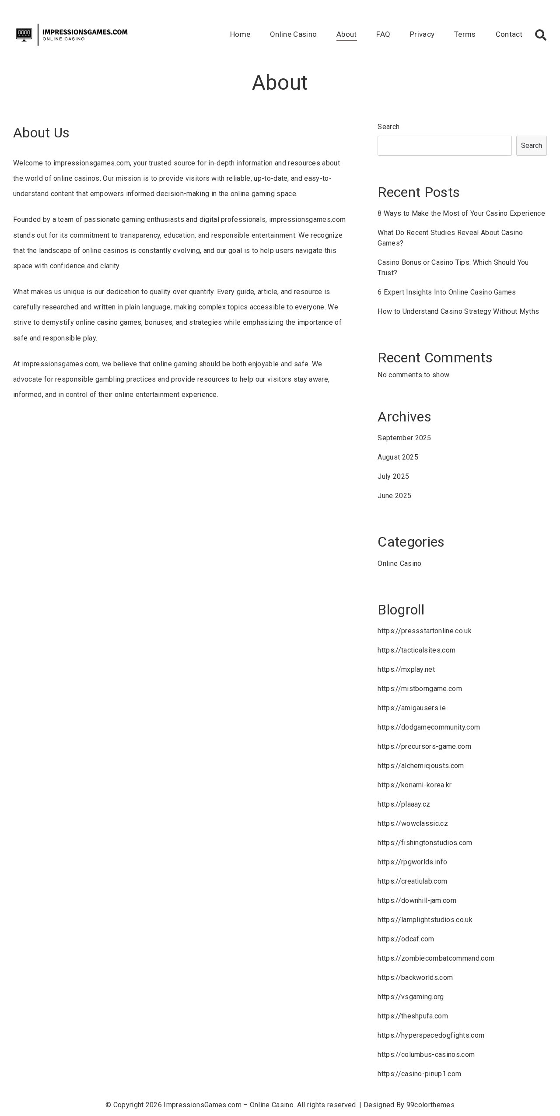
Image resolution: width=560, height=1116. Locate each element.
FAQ (383, 34)
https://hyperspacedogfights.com (431, 1035)
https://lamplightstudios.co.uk (425, 920)
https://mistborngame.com (420, 688)
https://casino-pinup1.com (419, 1074)
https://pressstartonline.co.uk (425, 631)
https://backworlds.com (415, 977)
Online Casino (293, 34)
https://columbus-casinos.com (426, 1054)
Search (388, 127)
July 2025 (393, 476)
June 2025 (394, 495)
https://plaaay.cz (404, 804)
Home (240, 34)
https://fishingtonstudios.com (425, 843)
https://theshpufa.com (413, 1016)
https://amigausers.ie (412, 708)
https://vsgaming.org (411, 997)
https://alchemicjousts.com (421, 766)
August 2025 (398, 457)
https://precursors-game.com (424, 746)
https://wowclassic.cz (413, 823)
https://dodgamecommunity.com (429, 727)
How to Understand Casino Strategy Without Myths (458, 311)
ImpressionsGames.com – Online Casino (229, 1105)
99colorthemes (430, 1105)
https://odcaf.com (406, 939)
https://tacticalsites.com (416, 650)
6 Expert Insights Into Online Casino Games (447, 292)
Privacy (422, 34)
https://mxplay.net (406, 669)
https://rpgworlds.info (412, 862)
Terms (465, 34)
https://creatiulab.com (412, 881)
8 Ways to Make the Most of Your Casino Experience (461, 213)
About (346, 34)
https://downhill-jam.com (417, 900)
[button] (541, 35)
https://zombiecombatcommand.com (436, 958)
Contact (509, 34)
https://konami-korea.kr (415, 785)
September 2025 (404, 438)
